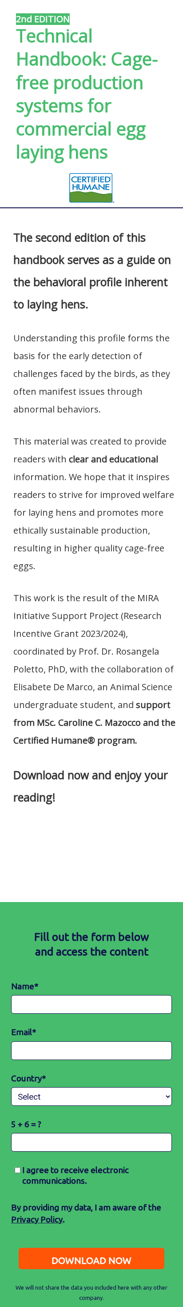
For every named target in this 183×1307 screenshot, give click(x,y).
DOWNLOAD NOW (91, 1260)
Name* (25, 986)
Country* (28, 1078)
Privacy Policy (37, 1219)
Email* (23, 1032)
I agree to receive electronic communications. (74, 1175)
